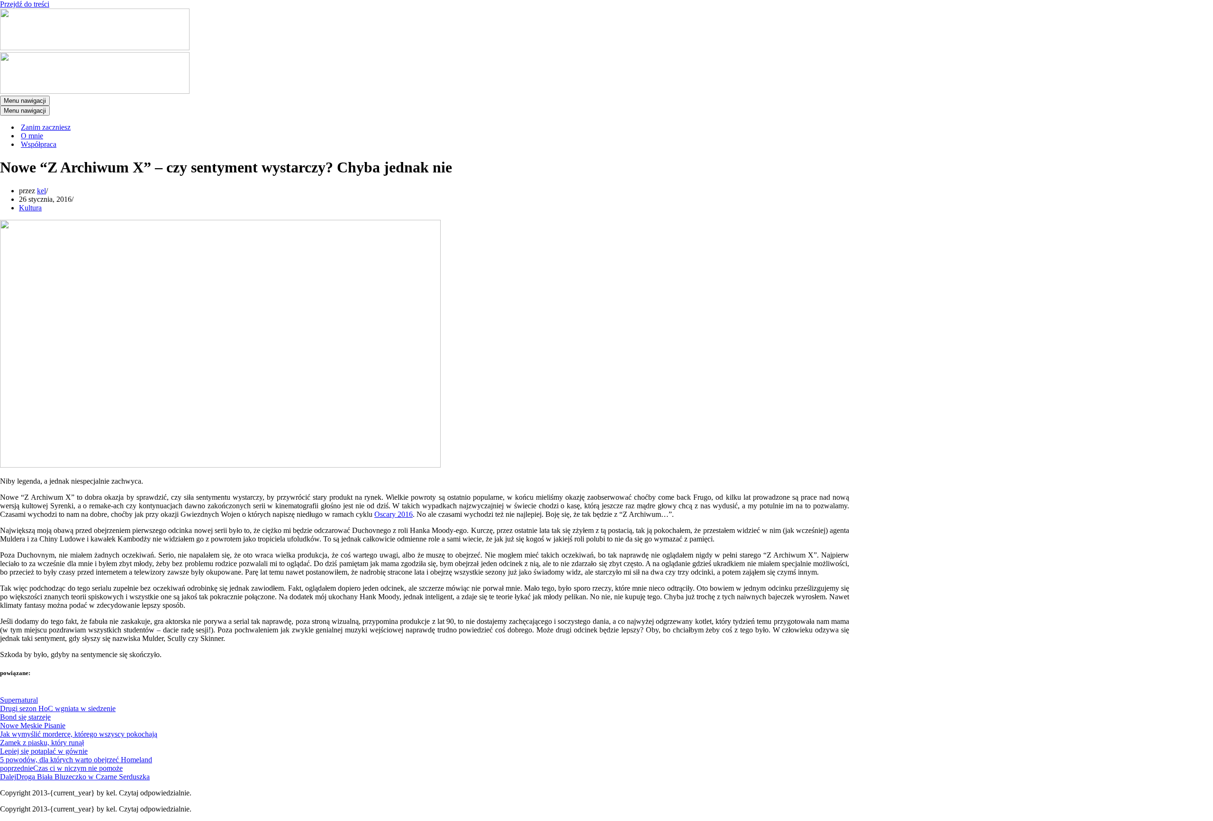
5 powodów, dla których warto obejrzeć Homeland (76, 760)
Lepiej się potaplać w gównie (44, 751)
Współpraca (38, 144)
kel (41, 191)
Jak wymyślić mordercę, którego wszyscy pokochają (78, 734)
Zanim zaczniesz (46, 127)
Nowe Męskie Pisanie (32, 726)
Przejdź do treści (24, 4)
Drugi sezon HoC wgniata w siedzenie (58, 708)
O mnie (32, 136)
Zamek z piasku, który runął (42, 743)
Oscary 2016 (393, 514)
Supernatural (19, 700)
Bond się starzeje (25, 717)
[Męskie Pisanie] (95, 48)
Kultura (30, 208)
